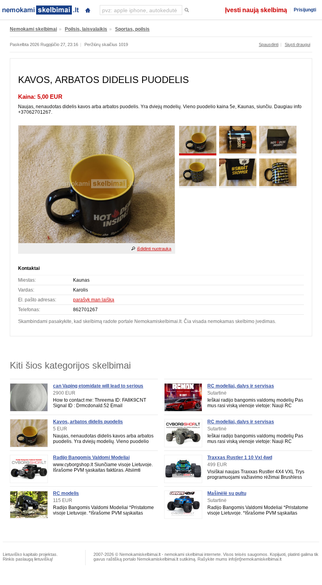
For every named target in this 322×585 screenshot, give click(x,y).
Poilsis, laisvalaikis (86, 29)
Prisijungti (305, 10)
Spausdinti (268, 44)
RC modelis (66, 493)
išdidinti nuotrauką (154, 248)
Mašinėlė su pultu (226, 493)
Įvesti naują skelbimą (256, 10)
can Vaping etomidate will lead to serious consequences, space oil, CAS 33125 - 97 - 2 (102, 388)
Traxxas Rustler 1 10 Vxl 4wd (239, 457)
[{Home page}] (87, 9)
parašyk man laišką (93, 300)
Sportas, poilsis (132, 29)
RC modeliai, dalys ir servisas (240, 386)
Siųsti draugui (297, 44)
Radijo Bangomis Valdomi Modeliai (91, 457)
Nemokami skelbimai (33, 29)
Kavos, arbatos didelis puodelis (88, 421)
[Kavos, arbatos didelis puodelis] (96, 241)
